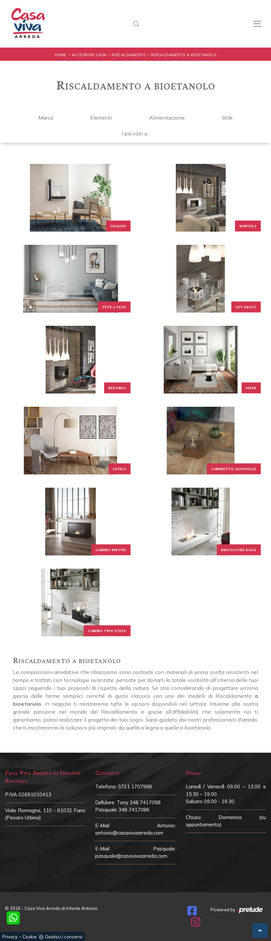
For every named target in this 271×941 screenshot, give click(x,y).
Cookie (29, 936)
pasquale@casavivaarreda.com (131, 856)
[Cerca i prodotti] (138, 24)
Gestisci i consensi (64, 936)
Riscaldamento (129, 55)
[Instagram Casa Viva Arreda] (195, 924)
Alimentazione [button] (167, 117)
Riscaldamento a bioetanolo (183, 55)
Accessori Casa (89, 55)
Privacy (10, 936)
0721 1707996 (135, 786)
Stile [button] (227, 117)
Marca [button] (45, 117)
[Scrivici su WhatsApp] (13, 917)
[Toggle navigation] (257, 24)
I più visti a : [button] (136, 133)
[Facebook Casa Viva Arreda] (192, 912)
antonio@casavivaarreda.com (129, 833)
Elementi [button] (101, 117)
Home (61, 55)
